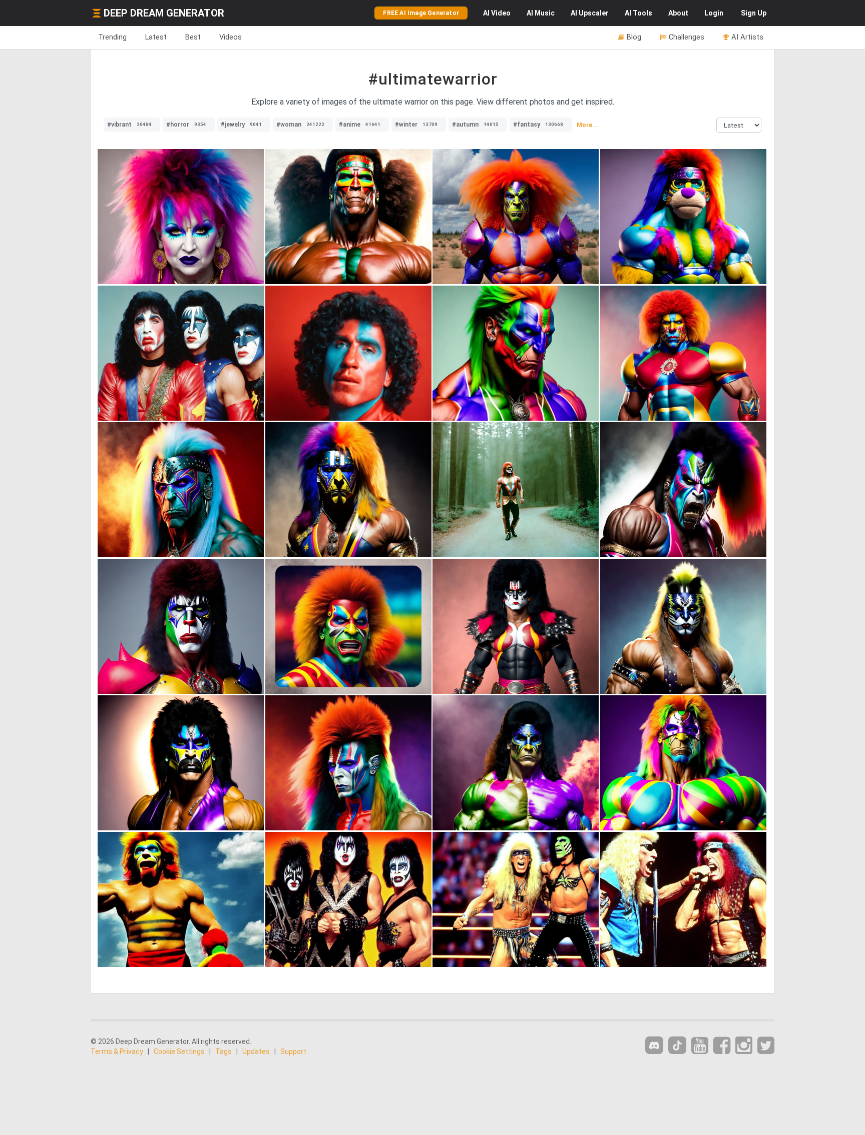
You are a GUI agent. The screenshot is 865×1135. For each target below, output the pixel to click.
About (678, 13)
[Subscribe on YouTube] (699, 1045)
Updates (256, 1051)
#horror (186, 124)
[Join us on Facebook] (721, 1045)
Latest (156, 37)
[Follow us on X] (765, 1045)
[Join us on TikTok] (677, 1045)
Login (713, 13)
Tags (223, 1051)
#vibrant (129, 124)
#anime (359, 124)
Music (541, 13)
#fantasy (538, 124)
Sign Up (753, 13)
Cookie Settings (179, 1051)
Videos (230, 37)
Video (497, 13)
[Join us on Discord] (654, 1045)
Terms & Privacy (117, 1051)
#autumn (475, 124)
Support (293, 1051)
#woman (300, 124)
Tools (638, 13)
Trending (112, 37)
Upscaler (590, 13)
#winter (416, 124)
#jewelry (241, 124)
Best (193, 37)
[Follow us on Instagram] (743, 1045)
